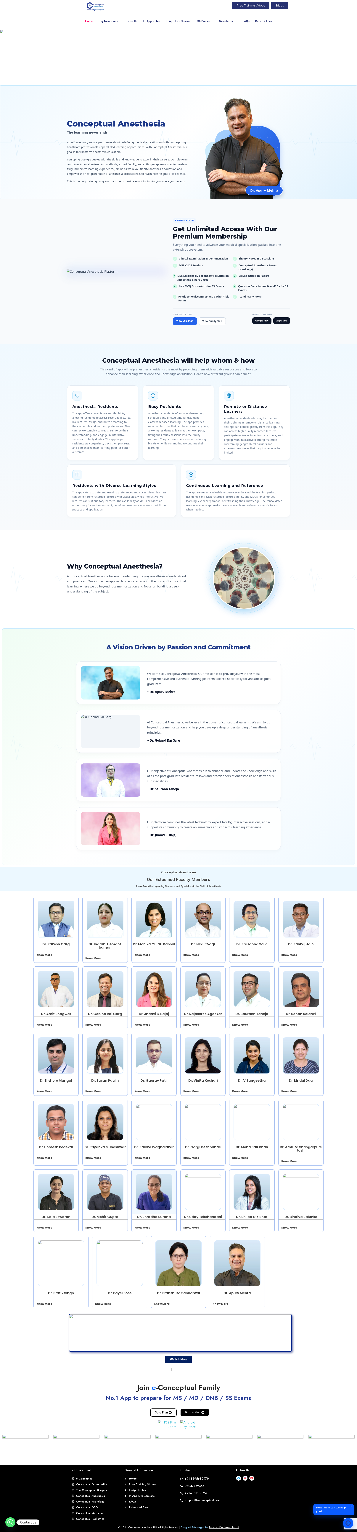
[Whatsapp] (10, 1522)
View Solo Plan (185, 321)
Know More (44, 955)
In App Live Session (178, 21)
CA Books (203, 21)
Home (89, 21)
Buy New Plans (108, 21)
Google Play (261, 320)
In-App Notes (151, 21)
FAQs (246, 21)
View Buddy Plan (212, 321)
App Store (281, 320)
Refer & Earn (263, 21)
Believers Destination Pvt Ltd (224, 1527)
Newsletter (226, 21)
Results (132, 21)
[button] (56, 955)
